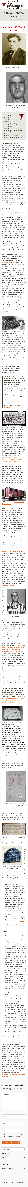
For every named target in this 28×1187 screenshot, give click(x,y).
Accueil (4, 1157)
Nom (5, 1116)
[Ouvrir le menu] (24, 5)
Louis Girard (6, 262)
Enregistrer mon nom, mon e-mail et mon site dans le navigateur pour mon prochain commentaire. (14, 1136)
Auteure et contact (7, 1172)
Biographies (14, 10)
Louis (7, 950)
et (21, 700)
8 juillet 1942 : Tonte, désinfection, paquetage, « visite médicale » (13, 649)
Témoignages (6, 1164)
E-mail (5, 1123)
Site (4, 1130)
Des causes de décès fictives (11, 703)
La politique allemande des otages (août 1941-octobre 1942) (12, 458)
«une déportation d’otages (10, 462)
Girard (12, 950)
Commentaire (7, 1094)
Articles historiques (7, 1168)
